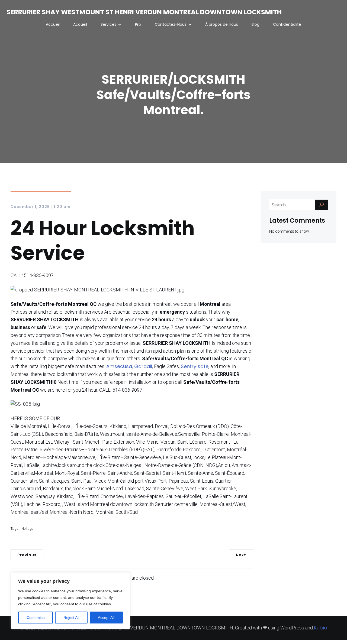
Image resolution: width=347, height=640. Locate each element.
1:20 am (62, 206)
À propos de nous (221, 24)
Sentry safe (194, 366)
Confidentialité (287, 24)
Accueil (53, 24)
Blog (255, 24)
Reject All (71, 617)
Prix (138, 24)
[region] (70, 600)
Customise (36, 617)
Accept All (106, 617)
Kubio (320, 627)
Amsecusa (119, 366)
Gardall (142, 366)
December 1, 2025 (30, 206)
